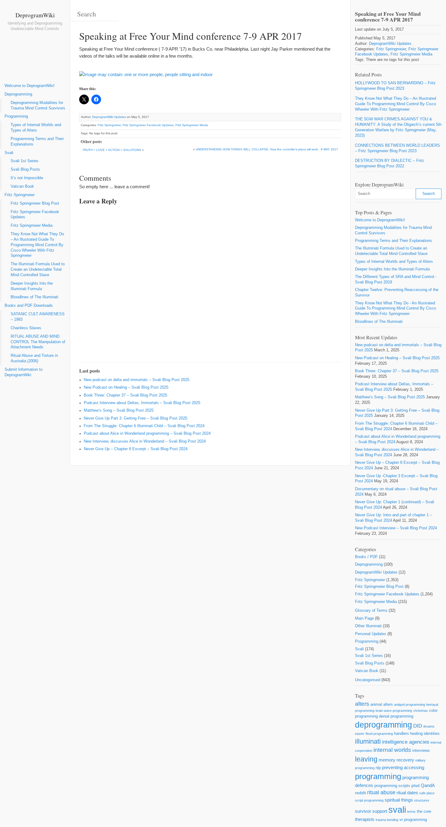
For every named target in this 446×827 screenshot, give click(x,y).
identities (432, 733)
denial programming (396, 716)
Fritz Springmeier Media (31, 225)
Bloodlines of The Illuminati (34, 297)
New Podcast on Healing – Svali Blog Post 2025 (126, 387)
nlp (378, 767)
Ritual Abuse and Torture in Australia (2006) (34, 358)
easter (359, 733)
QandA (428, 785)
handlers (401, 733)
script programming (369, 800)
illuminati (368, 741)
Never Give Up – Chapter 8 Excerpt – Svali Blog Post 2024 (136, 449)
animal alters (381, 704)
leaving (366, 759)
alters (362, 704)
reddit (360, 792)
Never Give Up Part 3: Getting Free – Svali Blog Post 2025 (135, 418)
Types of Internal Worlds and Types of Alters (36, 127)
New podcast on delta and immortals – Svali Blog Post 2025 (136, 380)
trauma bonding (387, 820)
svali (397, 810)
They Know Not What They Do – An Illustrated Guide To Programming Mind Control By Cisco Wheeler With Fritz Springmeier (37, 245)
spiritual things (399, 799)
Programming (16, 116)
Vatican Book (22, 186)
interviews (421, 750)
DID (417, 726)
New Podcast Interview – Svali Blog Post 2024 (396, 528)
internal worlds (392, 750)
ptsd (415, 785)
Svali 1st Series (25, 161)
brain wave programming (394, 710)
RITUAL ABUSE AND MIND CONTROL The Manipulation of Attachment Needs (38, 342)
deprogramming (383, 724)
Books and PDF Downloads (29, 305)
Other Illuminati (368, 626)
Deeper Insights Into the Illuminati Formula (32, 286)
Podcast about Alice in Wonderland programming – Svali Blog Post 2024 (147, 433)
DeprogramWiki (35, 15)
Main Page (364, 618)
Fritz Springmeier (20, 195)
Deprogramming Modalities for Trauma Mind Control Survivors (38, 105)
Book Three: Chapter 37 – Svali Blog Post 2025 (125, 395)
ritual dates (407, 792)
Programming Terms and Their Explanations (37, 141)
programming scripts (392, 785)
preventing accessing (403, 767)
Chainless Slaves (26, 328)
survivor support (371, 811)
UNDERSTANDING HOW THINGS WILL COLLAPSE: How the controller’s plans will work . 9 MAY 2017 (267, 149)
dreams (428, 726)
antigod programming (409, 704)
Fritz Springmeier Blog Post (35, 203)
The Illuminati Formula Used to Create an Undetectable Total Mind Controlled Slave (38, 269)
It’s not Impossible (27, 178)
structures (421, 800)
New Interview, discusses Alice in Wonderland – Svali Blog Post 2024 (145, 441)
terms (411, 811)
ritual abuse (381, 792)
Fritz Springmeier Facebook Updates (35, 214)
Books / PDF (366, 557)
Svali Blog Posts (25, 169)
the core (424, 811)
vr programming (413, 819)
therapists (364, 819)
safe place (426, 793)
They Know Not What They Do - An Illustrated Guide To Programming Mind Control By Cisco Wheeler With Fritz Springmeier (395, 308)
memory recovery (396, 759)
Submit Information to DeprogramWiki (23, 372)
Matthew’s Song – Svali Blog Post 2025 (119, 410)
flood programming (379, 733)
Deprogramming (18, 94)
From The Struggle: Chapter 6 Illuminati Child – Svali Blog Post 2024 (144, 426)
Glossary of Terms (371, 610)
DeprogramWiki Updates (109, 117)
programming (378, 776)
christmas (420, 710)
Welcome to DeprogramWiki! (30, 86)
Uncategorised (367, 680)
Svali (9, 153)
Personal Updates (370, 634)
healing (416, 733)
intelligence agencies (405, 742)
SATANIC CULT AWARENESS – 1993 (38, 317)
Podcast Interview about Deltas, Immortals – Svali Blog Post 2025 (142, 403)
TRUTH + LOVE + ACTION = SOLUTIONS (112, 150)
